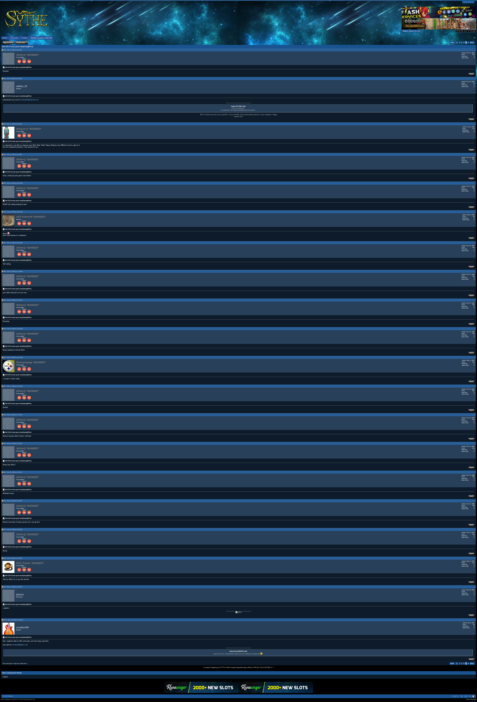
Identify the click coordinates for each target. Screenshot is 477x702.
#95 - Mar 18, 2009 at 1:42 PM (13, 472)
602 (473, 362)
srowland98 (22, 627)
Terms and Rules (471, 699)
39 (474, 83)
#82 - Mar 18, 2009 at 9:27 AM (13, 78)
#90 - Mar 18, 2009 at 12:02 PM (13, 328)
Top (470, 696)
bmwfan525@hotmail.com (29, 100)
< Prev (452, 42)
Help (461, 696)
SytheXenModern (8, 696)
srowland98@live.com (20, 645)
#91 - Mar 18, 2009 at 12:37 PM (13, 357)
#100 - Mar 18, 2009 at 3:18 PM (13, 620)
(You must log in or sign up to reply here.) (14, 663)
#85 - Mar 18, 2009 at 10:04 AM (13, 183)
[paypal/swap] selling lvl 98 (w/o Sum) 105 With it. (254, 667)
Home (466, 696)
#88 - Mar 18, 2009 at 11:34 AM (13, 271)
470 (473, 128)
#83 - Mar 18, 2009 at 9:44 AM (13, 124)
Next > (472, 42)
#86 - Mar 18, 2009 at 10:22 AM (13, 212)
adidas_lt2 (21, 86)
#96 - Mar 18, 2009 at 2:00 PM (13, 501)
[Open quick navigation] (474, 38)
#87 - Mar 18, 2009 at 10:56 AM (13, 243)
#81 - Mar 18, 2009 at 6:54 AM (13, 50)
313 (473, 562)
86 (474, 216)
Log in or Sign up (468, 2)
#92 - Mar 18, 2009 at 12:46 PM (13, 386)
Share (471, 74)
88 (474, 624)
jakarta (20, 594)
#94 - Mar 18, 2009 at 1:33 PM (13, 443)
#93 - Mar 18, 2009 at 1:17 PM (13, 415)
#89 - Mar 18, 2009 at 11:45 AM (13, 300)
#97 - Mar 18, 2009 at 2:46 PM (13, 529)
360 (473, 54)
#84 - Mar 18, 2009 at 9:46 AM (13, 154)
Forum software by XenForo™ (18, 699)
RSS (473, 696)
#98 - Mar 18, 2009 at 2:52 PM (13, 558)
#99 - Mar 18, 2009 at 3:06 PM (13, 587)
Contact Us (455, 696)
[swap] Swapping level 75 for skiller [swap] (220, 667)
